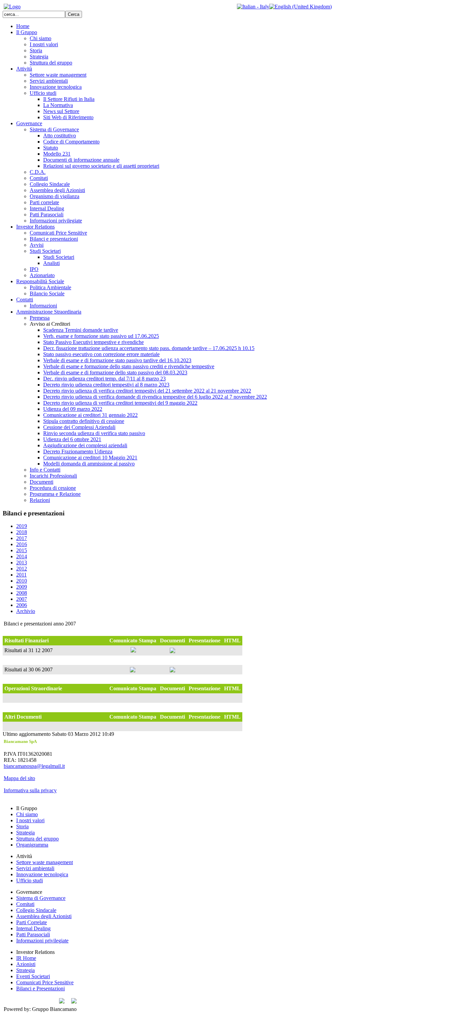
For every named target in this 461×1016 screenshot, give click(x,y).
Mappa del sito (19, 778)
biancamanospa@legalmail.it (34, 766)
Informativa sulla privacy (30, 790)
